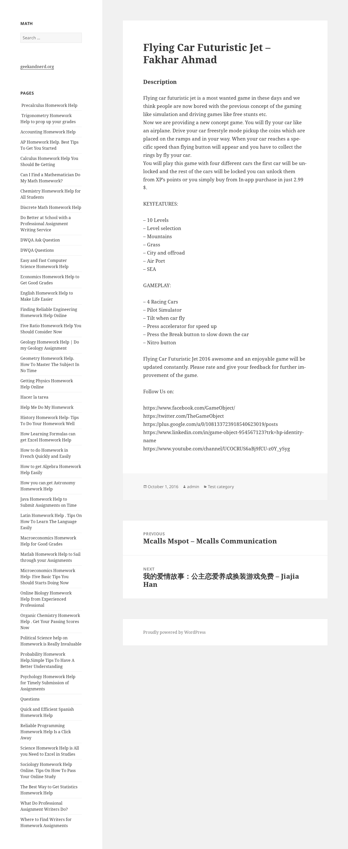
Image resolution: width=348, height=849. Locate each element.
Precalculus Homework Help (48, 105)
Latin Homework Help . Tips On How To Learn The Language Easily (51, 521)
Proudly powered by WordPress (174, 632)
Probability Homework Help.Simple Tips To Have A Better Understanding (47, 660)
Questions (29, 699)
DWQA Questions (37, 250)
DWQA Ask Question (40, 240)
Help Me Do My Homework (46, 407)
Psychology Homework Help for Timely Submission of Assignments (47, 683)
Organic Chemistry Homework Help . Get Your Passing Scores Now (50, 621)
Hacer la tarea (34, 397)
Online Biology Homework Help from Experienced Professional (46, 599)
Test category (221, 486)
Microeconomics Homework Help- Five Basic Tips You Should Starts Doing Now (47, 577)
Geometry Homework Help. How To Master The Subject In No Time (49, 364)
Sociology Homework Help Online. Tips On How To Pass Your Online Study (48, 770)
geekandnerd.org (37, 66)
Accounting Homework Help (48, 132)
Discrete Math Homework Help (50, 207)
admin (193, 486)
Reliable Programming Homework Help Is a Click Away (45, 732)
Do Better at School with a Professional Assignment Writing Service (45, 224)
